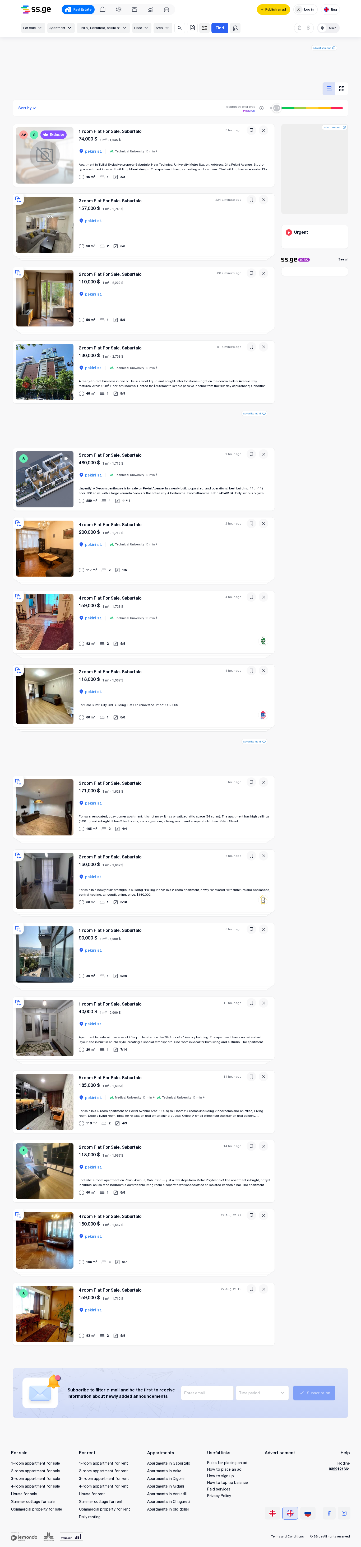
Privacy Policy (219, 1495)
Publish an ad (275, 9)
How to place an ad (224, 1469)
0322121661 (339, 1469)
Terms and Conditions (287, 1536)
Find (220, 28)
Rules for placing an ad (227, 1462)
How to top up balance (227, 1482)
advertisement (322, 47)
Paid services (218, 1489)
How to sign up (220, 1476)
